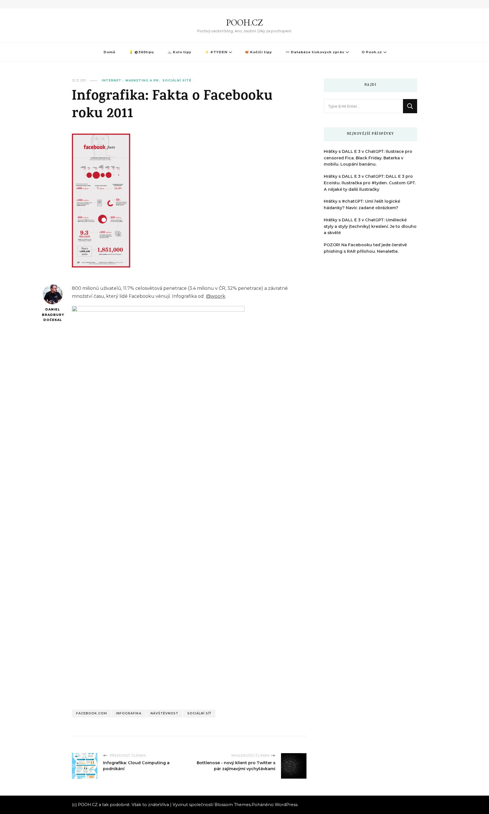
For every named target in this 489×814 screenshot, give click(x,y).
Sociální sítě (176, 80)
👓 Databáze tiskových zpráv (315, 52)
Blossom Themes (233, 804)
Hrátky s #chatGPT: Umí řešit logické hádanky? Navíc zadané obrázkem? (362, 204)
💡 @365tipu (141, 52)
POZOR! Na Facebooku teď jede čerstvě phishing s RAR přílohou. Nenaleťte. (365, 248)
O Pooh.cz (372, 52)
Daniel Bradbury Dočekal (52, 315)
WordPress (286, 804)
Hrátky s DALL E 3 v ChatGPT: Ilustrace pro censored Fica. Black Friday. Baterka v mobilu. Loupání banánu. (368, 158)
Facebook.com (91, 713)
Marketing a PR (141, 80)
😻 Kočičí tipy (258, 52)
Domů (109, 52)
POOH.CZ (244, 22)
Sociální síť (199, 713)
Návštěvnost (164, 713)
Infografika (128, 713)
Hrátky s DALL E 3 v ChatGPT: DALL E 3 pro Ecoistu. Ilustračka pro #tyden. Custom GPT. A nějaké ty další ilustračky (370, 183)
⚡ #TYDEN (216, 52)
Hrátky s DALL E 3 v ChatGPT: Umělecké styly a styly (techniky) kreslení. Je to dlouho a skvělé (370, 226)
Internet (111, 80)
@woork (215, 296)
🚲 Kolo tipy (179, 52)
